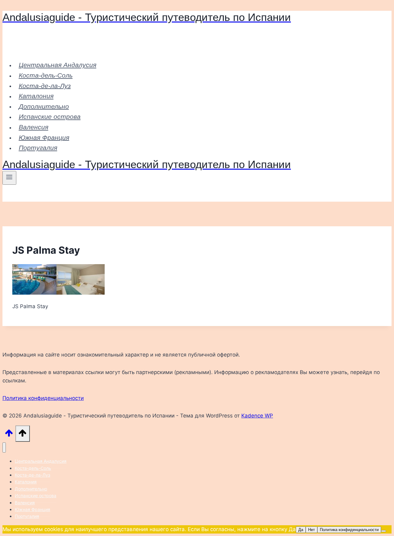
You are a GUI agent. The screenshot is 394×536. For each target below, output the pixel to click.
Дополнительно (44, 106)
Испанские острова (50, 116)
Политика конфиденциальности (43, 398)
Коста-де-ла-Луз (45, 85)
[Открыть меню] (9, 177)
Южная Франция (44, 137)
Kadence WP (257, 416)
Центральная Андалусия (57, 64)
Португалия (38, 147)
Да (300, 529)
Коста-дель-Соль (46, 75)
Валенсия (33, 127)
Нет (311, 529)
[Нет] (383, 531)
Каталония (36, 95)
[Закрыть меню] (4, 447)
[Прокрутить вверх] (8, 435)
